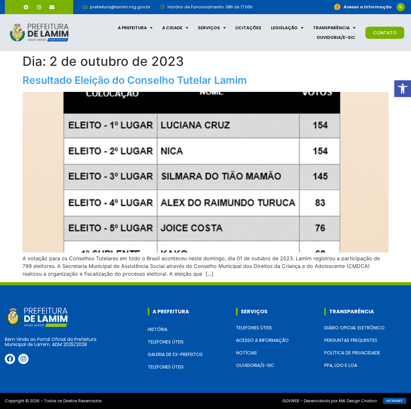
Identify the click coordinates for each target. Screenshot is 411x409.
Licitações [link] (248, 28)
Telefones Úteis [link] (166, 342)
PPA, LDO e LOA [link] (340, 365)
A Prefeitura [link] (132, 28)
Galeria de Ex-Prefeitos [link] (175, 354)
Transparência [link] (331, 28)
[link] (402, 88)
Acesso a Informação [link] (262, 340)
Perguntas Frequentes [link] (350, 340)
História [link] (157, 329)
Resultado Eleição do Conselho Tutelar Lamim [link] (134, 80)
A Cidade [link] (172, 28)
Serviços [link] (209, 28)
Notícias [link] (246, 353)
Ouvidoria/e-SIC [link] (336, 37)
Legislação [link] (284, 28)
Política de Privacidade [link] (352, 353)
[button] (401, 7)
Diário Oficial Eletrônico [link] (354, 328)
